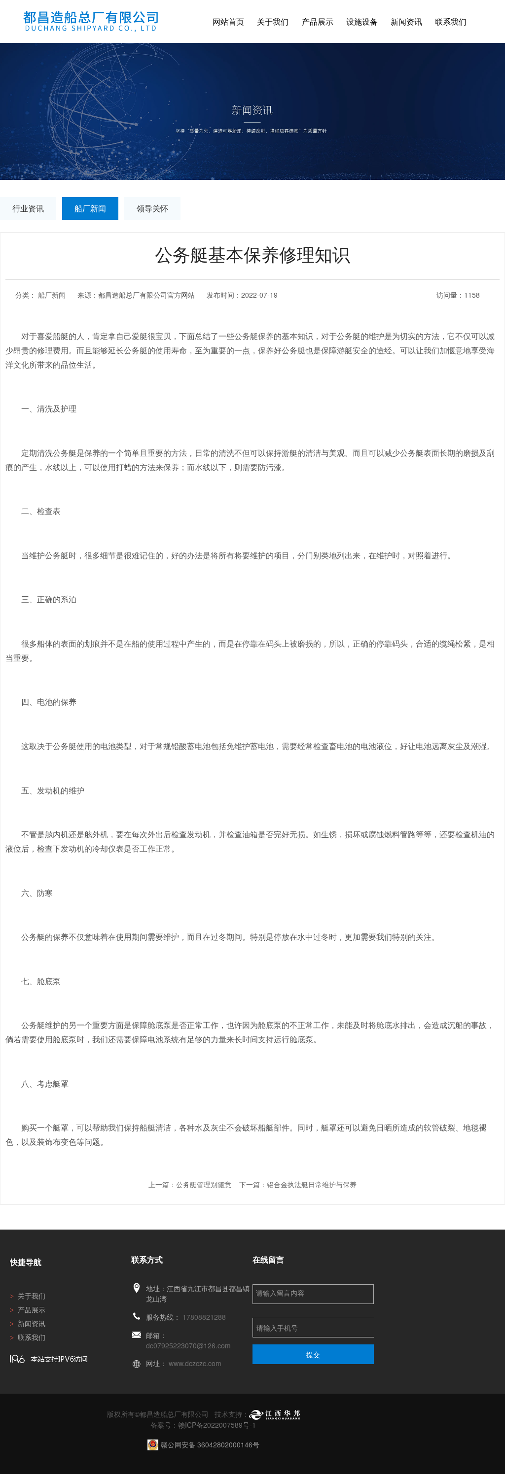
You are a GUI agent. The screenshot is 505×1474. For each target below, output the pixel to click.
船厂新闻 (90, 208)
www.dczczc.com (195, 1363)
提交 (313, 1354)
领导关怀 (152, 208)
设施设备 (362, 21)
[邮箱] (137, 1335)
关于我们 (273, 21)
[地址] (137, 1288)
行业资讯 (28, 208)
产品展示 (317, 21)
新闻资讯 (406, 21)
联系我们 (451, 21)
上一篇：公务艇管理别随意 (189, 1184)
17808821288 (204, 1317)
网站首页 (228, 21)
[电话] (137, 1317)
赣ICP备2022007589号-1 (217, 1425)
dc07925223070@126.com (188, 1345)
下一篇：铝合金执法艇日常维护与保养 (298, 1184)
